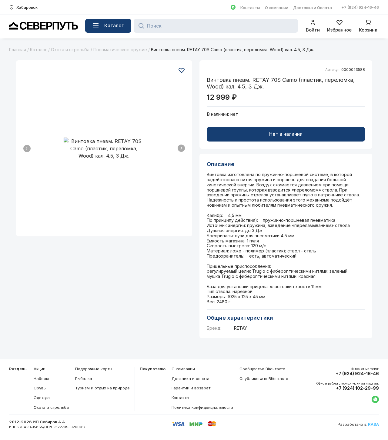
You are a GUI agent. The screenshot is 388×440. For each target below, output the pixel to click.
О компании (276, 7)
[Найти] (140, 26)
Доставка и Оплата (312, 7)
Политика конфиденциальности (202, 407)
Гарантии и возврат (191, 387)
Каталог (38, 49)
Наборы (41, 378)
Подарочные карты (93, 368)
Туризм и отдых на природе (102, 387)
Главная (17, 49)
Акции (39, 368)
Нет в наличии (286, 134)
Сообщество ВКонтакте (262, 368)
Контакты (250, 7)
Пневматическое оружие (120, 49)
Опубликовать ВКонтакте (263, 378)
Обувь (40, 387)
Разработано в (358, 424)
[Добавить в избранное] (181, 70)
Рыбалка (83, 378)
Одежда (42, 397)
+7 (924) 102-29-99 (357, 388)
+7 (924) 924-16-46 (360, 7)
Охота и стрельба (70, 49)
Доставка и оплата (190, 378)
